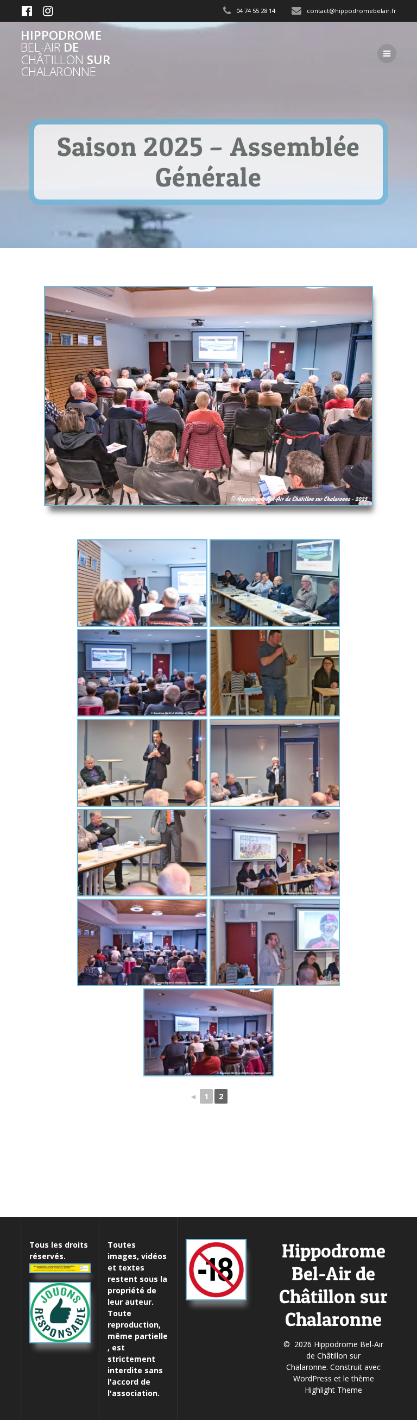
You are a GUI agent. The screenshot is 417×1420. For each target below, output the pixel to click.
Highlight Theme (333, 1390)
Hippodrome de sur (65, 53)
